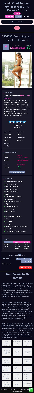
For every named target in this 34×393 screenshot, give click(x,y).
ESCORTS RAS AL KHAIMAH (6, 361)
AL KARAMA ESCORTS (27, 368)
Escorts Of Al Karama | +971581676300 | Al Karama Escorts (17, 6)
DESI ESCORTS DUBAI (17, 376)
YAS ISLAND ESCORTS (6, 343)
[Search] (24, 16)
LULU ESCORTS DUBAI (17, 361)
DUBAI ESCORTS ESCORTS (6, 368)
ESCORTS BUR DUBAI (27, 343)
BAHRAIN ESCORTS (27, 384)
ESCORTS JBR (27, 361)
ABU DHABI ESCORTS (17, 384)
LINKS (17, 28)
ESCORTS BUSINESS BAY (6, 352)
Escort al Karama (22, 158)
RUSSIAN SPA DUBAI (27, 376)
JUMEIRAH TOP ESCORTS (17, 343)
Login (19, 16)
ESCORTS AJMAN (27, 352)
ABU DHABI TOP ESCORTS (17, 352)
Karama (22, 96)
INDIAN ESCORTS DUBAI (6, 376)
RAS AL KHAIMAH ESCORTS (6, 384)
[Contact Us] (27, 16)
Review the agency (25, 259)
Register (10, 16)
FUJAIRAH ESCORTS (17, 369)
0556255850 (18, 47)
